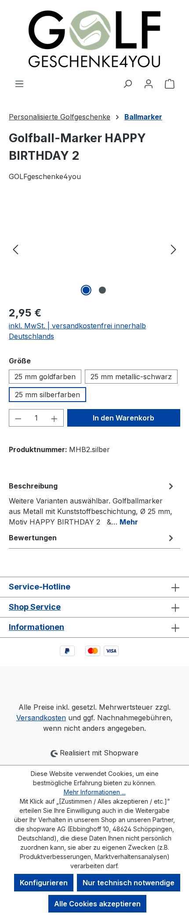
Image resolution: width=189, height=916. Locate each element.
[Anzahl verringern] (18, 418)
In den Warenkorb (123, 417)
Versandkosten (41, 717)
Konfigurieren (44, 882)
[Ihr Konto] (148, 83)
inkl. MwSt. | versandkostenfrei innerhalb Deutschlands (77, 331)
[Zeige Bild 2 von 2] (102, 290)
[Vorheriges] (15, 248)
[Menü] (19, 83)
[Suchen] (127, 83)
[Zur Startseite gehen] (94, 39)
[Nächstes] (173, 248)
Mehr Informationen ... (95, 792)
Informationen (36, 627)
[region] (94, 248)
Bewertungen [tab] (33, 537)
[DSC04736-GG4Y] (94, 248)
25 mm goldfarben (45, 376)
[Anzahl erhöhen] (54, 418)
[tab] (92, 503)
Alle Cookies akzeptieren (97, 903)
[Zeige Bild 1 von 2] (86, 290)
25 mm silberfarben (47, 394)
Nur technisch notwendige (128, 882)
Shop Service (35, 606)
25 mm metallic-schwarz (131, 376)
